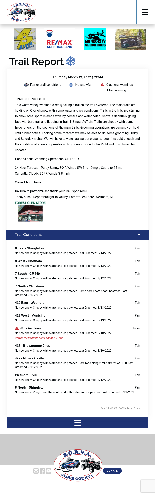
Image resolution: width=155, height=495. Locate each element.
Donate (112, 470)
